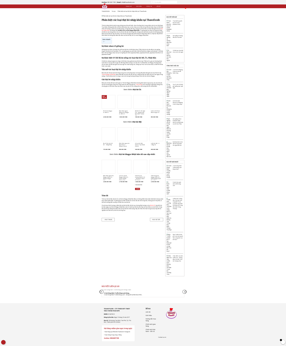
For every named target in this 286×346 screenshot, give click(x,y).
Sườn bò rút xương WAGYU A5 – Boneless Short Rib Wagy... (140, 178)
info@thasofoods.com (128, 2)
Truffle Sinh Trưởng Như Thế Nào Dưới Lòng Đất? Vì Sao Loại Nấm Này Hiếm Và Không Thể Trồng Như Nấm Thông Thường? (178, 203)
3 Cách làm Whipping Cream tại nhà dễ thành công (178, 71)
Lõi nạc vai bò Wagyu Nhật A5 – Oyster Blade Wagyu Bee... (124, 178)
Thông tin (149, 6)
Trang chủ (129, 6)
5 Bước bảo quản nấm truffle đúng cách (177, 183)
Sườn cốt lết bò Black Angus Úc (155, 111)
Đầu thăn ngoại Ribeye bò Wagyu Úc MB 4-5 (124, 112)
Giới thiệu (149, 315)
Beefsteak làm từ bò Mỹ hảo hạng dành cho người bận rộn (178, 143)
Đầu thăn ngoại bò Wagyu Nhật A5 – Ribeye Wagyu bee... (108, 178)
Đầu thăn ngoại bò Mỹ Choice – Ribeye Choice (124, 145)
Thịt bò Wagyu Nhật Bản (109, 74)
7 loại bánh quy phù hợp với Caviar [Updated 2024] (177, 22)
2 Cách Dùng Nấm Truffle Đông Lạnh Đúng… (117, 293)
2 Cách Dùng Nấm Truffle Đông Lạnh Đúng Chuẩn (177, 167)
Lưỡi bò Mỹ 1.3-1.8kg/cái (155, 144)
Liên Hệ (158, 6)
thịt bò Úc (152, 205)
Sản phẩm (139, 6)
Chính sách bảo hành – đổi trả (150, 330)
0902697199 (114, 338)
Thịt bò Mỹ (139, 84)
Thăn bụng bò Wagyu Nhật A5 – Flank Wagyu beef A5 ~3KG (156, 178)
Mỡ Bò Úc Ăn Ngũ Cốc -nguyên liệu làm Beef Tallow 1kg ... (140, 113)
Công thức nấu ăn (173, 66)
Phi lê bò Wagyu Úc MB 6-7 (107, 111)
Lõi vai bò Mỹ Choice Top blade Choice (140, 145)
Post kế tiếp (156, 219)
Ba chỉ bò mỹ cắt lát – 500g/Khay (108, 144)
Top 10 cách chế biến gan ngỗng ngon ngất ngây (178, 86)
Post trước (108, 219)
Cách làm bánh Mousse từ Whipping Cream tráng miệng (178, 102)
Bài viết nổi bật (172, 17)
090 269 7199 (111, 2)
